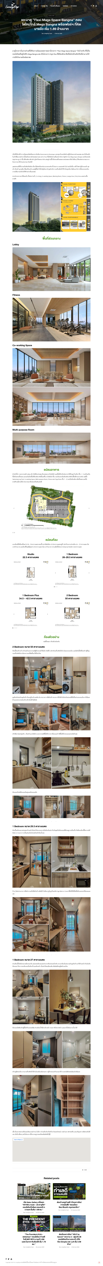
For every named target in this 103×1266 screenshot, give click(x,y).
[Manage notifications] (99, 1262)
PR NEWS (74, 6)
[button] (36, 207)
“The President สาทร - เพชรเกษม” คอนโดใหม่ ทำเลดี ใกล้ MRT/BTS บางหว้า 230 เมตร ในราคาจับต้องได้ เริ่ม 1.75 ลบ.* (34, 1239)
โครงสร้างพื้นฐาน (55, 6)
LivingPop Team (48, 33)
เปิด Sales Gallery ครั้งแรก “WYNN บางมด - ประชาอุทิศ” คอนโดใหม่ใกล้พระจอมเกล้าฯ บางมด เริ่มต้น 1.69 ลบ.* (33, 1206)
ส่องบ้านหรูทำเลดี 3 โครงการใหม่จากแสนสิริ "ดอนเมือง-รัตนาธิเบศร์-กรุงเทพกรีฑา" (69, 1205)
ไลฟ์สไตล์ (65, 6)
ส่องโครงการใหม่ (51, 15)
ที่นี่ (49, 1134)
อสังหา (36, 6)
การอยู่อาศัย (44, 6)
